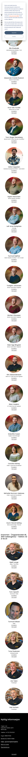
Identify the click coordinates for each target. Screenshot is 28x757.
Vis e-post (14, 53)
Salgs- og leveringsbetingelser (9, 741)
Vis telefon (14, 52)
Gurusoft (14, 754)
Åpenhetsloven (5, 747)
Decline (14, 36)
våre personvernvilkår (14, 15)
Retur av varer (5, 744)
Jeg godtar (14, 32)
